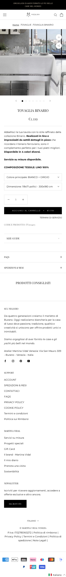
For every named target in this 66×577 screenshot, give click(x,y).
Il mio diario (11, 460)
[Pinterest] (21, 361)
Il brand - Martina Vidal (17, 454)
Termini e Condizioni (35, 536)
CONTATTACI (11, 390)
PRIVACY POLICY (14, 402)
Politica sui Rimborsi (16, 419)
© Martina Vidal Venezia (33, 528)
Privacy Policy (13, 536)
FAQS (6, 256)
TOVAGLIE (26, 24)
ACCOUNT (10, 379)
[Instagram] (13, 361)
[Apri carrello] (61, 15)
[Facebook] (5, 361)
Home (16, 24)
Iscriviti (15, 503)
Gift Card (9, 449)
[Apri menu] (4, 14)
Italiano (31, 521)
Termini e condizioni (16, 413)
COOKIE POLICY (13, 407)
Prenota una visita (15, 465)
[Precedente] (16, 101)
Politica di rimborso (45, 532)
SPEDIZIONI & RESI (14, 267)
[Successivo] (50, 101)
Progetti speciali (14, 443)
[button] (57, 575)
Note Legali (39, 540)
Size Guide (13, 238)
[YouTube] (28, 361)
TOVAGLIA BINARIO (43, 24)
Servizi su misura (14, 437)
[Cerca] (55, 14)
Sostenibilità (11, 471)
